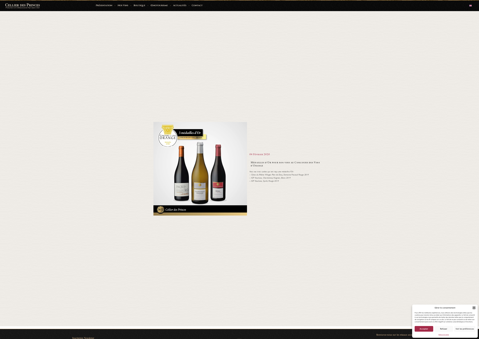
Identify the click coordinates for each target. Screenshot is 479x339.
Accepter (424, 329)
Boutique (139, 5)
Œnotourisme (159, 5)
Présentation (104, 5)
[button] (474, 308)
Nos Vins (123, 5)
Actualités (179, 5)
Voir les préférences (465, 329)
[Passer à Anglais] (470, 5)
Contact (197, 5)
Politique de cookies (443, 335)
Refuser (443, 329)
